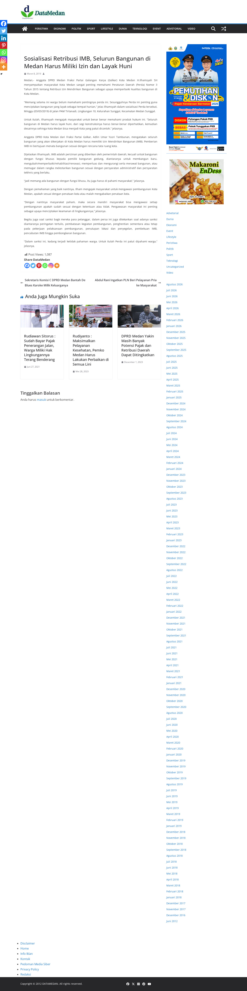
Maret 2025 (173, 385)
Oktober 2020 (174, 701)
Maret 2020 (173, 742)
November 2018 (176, 838)
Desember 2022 (175, 546)
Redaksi (25, 974)
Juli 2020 (171, 718)
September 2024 (176, 421)
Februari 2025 (174, 391)
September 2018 (176, 849)
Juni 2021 (172, 653)
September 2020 (176, 707)
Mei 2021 (171, 659)
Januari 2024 (174, 469)
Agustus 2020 (174, 713)
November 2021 (176, 623)
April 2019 (172, 808)
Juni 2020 (172, 724)
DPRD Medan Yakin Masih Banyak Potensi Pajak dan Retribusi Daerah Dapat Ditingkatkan (137, 345)
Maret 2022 (173, 599)
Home (24, 948)
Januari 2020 (174, 754)
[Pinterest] (39, 265)
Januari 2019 (174, 826)
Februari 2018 (174, 891)
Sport (91, 28)
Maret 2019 (173, 814)
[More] (56, 265)
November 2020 (176, 695)
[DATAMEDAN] (25, 29)
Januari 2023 (174, 540)
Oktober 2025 (174, 344)
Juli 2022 (171, 576)
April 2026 (172, 308)
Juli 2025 (171, 361)
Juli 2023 (171, 504)
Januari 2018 (174, 897)
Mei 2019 (171, 802)
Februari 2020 (174, 748)
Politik (76, 28)
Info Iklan (26, 954)
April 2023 (172, 522)
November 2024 (176, 409)
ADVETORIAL (174, 28)
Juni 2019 (172, 796)
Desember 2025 (175, 332)
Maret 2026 (173, 314)
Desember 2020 (175, 689)
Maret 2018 (173, 885)
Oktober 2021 (174, 629)
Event (157, 28)
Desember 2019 (175, 760)
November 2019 (176, 766)
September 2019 (176, 778)
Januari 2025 (174, 397)
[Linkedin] (3, 38)
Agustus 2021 (174, 641)
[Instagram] (51, 265)
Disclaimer (27, 943)
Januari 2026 (174, 326)
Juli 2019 (171, 790)
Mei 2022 (171, 588)
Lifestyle (107, 28)
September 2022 (176, 564)
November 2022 (176, 552)
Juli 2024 (171, 433)
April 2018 (172, 879)
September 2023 (176, 492)
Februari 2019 (174, 820)
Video (191, 28)
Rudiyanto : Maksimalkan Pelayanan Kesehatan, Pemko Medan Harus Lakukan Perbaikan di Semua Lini (91, 350)
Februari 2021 (174, 677)
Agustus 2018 (174, 855)
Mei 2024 (171, 445)
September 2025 (176, 349)
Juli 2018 (171, 861)
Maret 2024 (173, 457)
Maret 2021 (173, 671)
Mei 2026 (171, 302)
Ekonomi (60, 28)
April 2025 (172, 379)
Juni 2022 (172, 582)
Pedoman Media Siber (35, 964)
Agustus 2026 (174, 284)
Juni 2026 (172, 296)
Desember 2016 (175, 915)
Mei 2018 (171, 873)
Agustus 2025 (174, 355)
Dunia (123, 28)
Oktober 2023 (174, 486)
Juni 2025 (172, 367)
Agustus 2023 (174, 498)
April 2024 (172, 451)
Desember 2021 (175, 617)
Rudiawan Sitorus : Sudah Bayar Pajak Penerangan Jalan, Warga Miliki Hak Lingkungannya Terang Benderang (39, 348)
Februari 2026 (174, 320)
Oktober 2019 (174, 772)
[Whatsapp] (45, 265)
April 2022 (172, 594)
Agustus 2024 (174, 427)
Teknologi (140, 28)
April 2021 (172, 665)
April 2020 (172, 736)
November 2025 (176, 338)
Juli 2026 (171, 290)
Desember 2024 (175, 403)
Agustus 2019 (174, 784)
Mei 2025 (171, 373)
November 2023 (176, 480)
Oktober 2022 (174, 558)
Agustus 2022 (174, 570)
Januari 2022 (174, 611)
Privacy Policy (29, 969)
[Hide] (1, 73)
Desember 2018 (175, 832)
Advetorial (172, 213)
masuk (41, 400)
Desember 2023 (175, 474)
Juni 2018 (172, 867)
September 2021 (176, 635)
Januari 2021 (174, 683)
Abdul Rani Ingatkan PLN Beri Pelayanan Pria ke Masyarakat (126, 282)
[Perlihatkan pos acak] (224, 29)
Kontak (25, 959)
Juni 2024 (172, 439)
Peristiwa (41, 28)
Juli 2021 (171, 647)
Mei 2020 (171, 730)
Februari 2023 (174, 534)
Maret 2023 (173, 528)
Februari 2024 (174, 463)
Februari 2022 (174, 605)
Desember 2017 (175, 903)
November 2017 (176, 909)
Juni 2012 (172, 921)
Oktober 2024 (174, 415)
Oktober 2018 (174, 843)
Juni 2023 (172, 510)
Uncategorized (175, 266)
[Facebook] (27, 265)
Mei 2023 (171, 516)
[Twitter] (33, 265)
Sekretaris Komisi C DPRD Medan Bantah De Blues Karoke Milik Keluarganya (55, 282)
